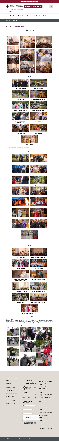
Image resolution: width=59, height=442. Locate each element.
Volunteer (39, 6)
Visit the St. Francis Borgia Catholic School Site (30, 1)
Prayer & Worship (20, 15)
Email (23, 405)
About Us (12, 15)
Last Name (24, 412)
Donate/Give (33, 6)
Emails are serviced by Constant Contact (28, 425)
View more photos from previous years (29, 367)
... (0, 441)
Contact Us (25, 16)
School (35, 15)
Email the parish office (10, 387)
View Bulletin (27, 6)
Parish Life (29, 15)
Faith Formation (42, 15)
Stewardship (9, 16)
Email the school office (10, 403)
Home (7, 15)
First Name (24, 408)
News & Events (17, 16)
